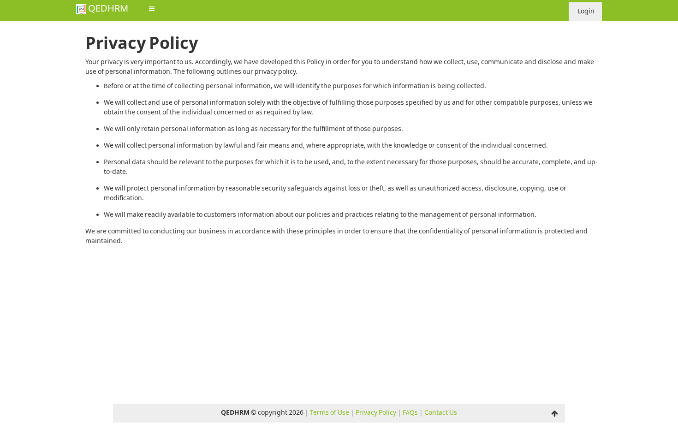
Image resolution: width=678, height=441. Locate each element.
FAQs (410, 412)
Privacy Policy (376, 412)
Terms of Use (329, 412)
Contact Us (440, 412)
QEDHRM (107, 9)
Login (585, 11)
